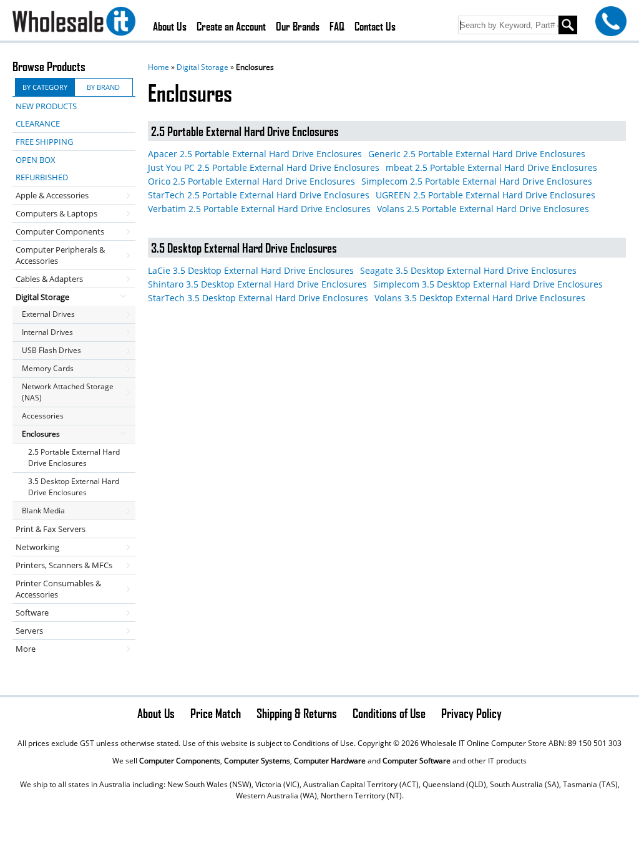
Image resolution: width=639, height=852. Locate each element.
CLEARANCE (38, 123)
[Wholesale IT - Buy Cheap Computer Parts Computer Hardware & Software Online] (73, 23)
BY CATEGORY (44, 87)
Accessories (43, 415)
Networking (37, 547)
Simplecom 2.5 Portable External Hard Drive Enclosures (476, 181)
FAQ (336, 26)
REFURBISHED (42, 177)
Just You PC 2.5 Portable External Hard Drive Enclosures (263, 167)
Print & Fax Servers (50, 529)
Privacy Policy (471, 712)
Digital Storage (202, 67)
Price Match (215, 712)
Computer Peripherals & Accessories (60, 255)
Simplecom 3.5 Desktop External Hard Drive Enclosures (488, 284)
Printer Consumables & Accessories (58, 589)
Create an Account (231, 26)
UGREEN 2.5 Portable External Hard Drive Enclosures (485, 195)
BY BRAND (103, 87)
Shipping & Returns (296, 712)
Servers (29, 630)
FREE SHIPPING (44, 141)
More (26, 648)
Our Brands (298, 26)
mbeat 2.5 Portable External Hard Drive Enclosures (491, 167)
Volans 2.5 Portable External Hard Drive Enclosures (483, 209)
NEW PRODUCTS (46, 106)
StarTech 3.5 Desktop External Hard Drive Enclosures (258, 298)
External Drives (48, 314)
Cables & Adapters (49, 278)
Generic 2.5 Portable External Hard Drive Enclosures (476, 154)
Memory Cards (48, 368)
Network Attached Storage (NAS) (68, 392)
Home (158, 67)
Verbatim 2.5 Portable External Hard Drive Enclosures (259, 209)
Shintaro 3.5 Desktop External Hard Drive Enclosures (257, 284)
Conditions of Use (389, 712)
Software (32, 612)
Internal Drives (47, 332)
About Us (170, 26)
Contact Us (375, 26)
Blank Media (43, 510)
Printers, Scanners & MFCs (64, 565)
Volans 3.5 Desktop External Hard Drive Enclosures (479, 298)
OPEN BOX (36, 159)
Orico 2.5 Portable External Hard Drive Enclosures (251, 181)
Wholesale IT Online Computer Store (484, 743)
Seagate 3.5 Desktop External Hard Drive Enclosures (468, 270)
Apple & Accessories (52, 195)
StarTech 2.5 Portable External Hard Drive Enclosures (258, 195)
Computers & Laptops (56, 213)
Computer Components (60, 231)
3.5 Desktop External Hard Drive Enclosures (73, 487)
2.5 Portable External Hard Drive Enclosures (74, 457)
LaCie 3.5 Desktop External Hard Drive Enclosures (251, 270)
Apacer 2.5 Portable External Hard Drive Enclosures (255, 154)
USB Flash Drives (51, 350)
